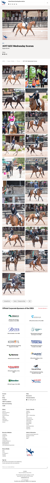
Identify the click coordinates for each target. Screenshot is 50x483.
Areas (3, 416)
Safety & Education (31, 432)
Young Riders (4, 439)
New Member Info (5, 443)
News (3, 450)
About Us (4, 411)
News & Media (5, 448)
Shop (3, 397)
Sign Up (4, 460)
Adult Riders (4, 438)
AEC (3, 43)
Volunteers (28, 427)
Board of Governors (5, 412)
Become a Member (7, 432)
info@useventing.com (25, 477)
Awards (27, 424)
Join (3, 395)
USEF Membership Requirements (8, 445)
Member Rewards (5, 442)
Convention (4, 434)
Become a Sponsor (42, 308)
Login (3, 405)
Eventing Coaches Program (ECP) (32, 434)
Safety (27, 438)
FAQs (27, 393)
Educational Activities (30, 435)
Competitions (7, 301)
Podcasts (4, 454)
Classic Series (28, 420)
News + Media (10, 61)
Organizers (28, 428)
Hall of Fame (4, 419)
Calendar (28, 411)
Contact (4, 399)
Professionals (4, 435)
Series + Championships (19, 301)
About (3, 409)
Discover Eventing (7, 403)
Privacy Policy (28, 472)
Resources (29, 395)
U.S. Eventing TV (5, 453)
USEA (3, 61)
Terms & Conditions (22, 472)
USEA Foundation (6, 401)
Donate (4, 393)
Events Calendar (30, 409)
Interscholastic (29, 423)
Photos (18, 61)
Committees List (5, 420)
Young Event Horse (29, 419)
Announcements (30, 397)
